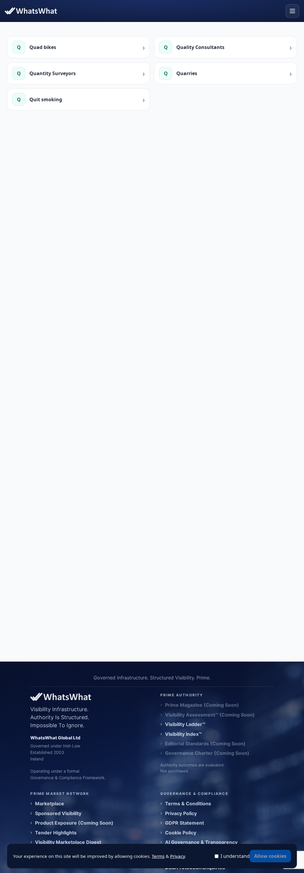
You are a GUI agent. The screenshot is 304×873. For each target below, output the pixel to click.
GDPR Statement (184, 823)
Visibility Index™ (183, 734)
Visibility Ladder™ (185, 724)
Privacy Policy (181, 813)
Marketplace (49, 803)
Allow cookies (270, 856)
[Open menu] (292, 11)
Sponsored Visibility (58, 813)
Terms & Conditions (188, 803)
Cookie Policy (180, 833)
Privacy (177, 856)
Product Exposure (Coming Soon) (74, 823)
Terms (158, 856)
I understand (235, 856)
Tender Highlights (56, 833)
